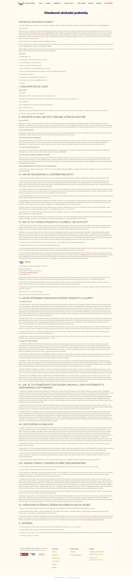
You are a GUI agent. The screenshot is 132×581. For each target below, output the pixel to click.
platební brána (85, 255)
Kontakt (98, 3)
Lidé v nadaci (81, 3)
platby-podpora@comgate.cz (30, 272)
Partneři (91, 3)
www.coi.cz (22, 520)
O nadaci (47, 3)
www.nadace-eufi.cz (90, 25)
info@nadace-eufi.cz (99, 554)
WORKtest (57, 3)
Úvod (40, 3)
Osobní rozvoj (68, 3)
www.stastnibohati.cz (49, 33)
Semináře (73, 552)
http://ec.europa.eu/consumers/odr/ (94, 520)
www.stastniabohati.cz (103, 25)
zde (48, 439)
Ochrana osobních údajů (73, 577)
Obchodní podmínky (59, 577)
